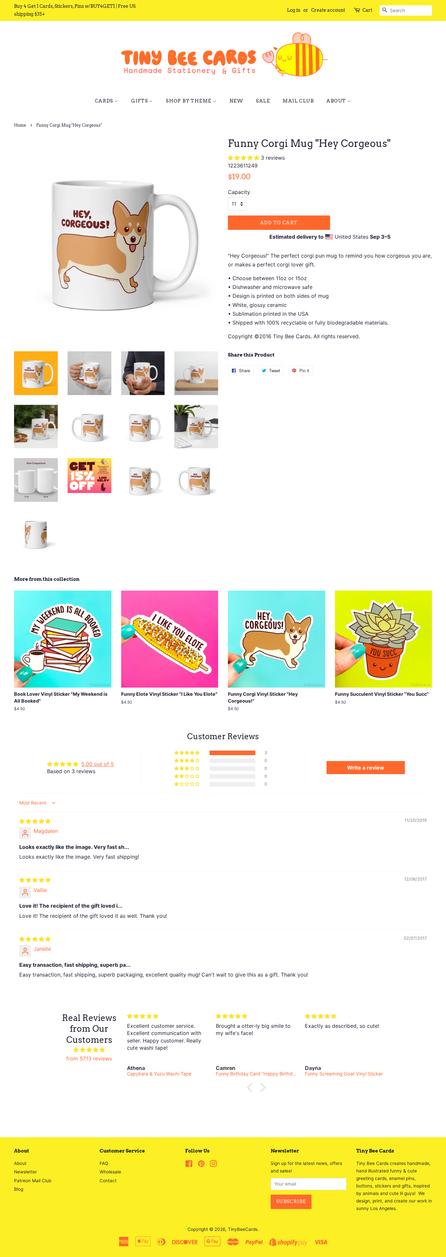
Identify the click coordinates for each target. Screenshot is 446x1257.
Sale (263, 100)
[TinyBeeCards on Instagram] (213, 1165)
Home (20, 125)
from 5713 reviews (89, 1058)
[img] (35, 821)
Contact (108, 1180)
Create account (328, 10)
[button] (244, 157)
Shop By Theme (189, 100)
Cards (105, 100)
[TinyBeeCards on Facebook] (189, 1165)
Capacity (239, 192)
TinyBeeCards (243, 1229)
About (337, 100)
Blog (18, 1189)
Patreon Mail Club (32, 1180)
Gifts (140, 100)
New (236, 100)
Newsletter (25, 1171)
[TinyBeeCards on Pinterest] (201, 1165)
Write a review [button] (365, 767)
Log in (293, 10)
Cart (367, 10)
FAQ (104, 1163)
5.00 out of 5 (97, 764)
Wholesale (110, 1171)
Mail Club (298, 100)
